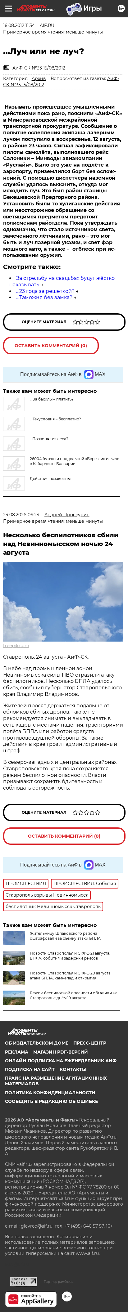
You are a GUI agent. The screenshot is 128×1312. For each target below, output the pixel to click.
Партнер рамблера (58, 1281)
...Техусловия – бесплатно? (55, 419)
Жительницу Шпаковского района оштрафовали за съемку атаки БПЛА (65, 936)
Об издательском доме (36, 1043)
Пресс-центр (89, 1043)
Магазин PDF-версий (60, 1052)
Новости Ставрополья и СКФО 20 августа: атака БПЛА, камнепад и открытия (71, 975)
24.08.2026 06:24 (21, 514)
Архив (39, 78)
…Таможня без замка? (44, 297)
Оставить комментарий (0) (51, 345)
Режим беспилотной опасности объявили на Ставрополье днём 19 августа (73, 995)
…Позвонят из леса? (49, 439)
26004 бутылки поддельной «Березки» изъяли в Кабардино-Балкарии (75, 461)
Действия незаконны (50, 478)
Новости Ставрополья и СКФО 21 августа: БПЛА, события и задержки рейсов (70, 955)
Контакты (73, 1069)
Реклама (16, 1052)
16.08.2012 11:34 (19, 25)
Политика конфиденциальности (50, 1092)
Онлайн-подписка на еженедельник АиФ (61, 1060)
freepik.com (16, 645)
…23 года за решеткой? (45, 291)
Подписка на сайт (30, 1069)
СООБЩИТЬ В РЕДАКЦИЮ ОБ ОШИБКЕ (51, 1101)
